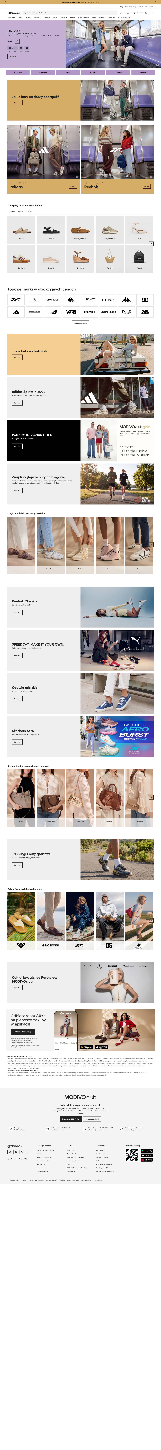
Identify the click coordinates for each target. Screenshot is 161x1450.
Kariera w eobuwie (73, 1161)
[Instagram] (9, 1152)
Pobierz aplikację (130, 7)
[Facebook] (21, 1152)
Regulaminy (71, 1171)
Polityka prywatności (51, 1180)
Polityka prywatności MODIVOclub (69, 1180)
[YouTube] (15, 1152)
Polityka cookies (86, 1180)
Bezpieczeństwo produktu (105, 1171)
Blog (121, 7)
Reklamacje (41, 1164)
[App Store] (147, 1155)
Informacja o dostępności (104, 1164)
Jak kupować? (100, 1150)
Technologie (100, 1161)
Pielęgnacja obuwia (102, 1157)
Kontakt (39, 1168)
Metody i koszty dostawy (45, 1150)
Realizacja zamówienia (45, 1157)
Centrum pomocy (43, 1171)
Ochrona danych (97, 1180)
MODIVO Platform (73, 1154)
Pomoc (151, 7)
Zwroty (39, 1154)
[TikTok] (27, 1152)
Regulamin (25, 1180)
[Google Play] (147, 1151)
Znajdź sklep (142, 7)
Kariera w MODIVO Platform (76, 1157)
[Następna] (156, 2)
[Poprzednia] (5, 2)
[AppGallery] (147, 1160)
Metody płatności (43, 1161)
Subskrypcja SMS (102, 1168)
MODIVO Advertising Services (77, 1168)
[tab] (11, 211)
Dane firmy (70, 1150)
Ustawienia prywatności (36, 1180)
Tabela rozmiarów (102, 1154)
